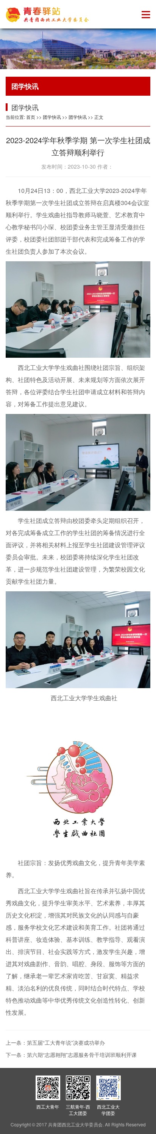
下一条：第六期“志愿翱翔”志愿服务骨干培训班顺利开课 (71, 1054)
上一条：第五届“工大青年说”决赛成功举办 (55, 1042)
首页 (30, 117)
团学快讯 (52, 117)
